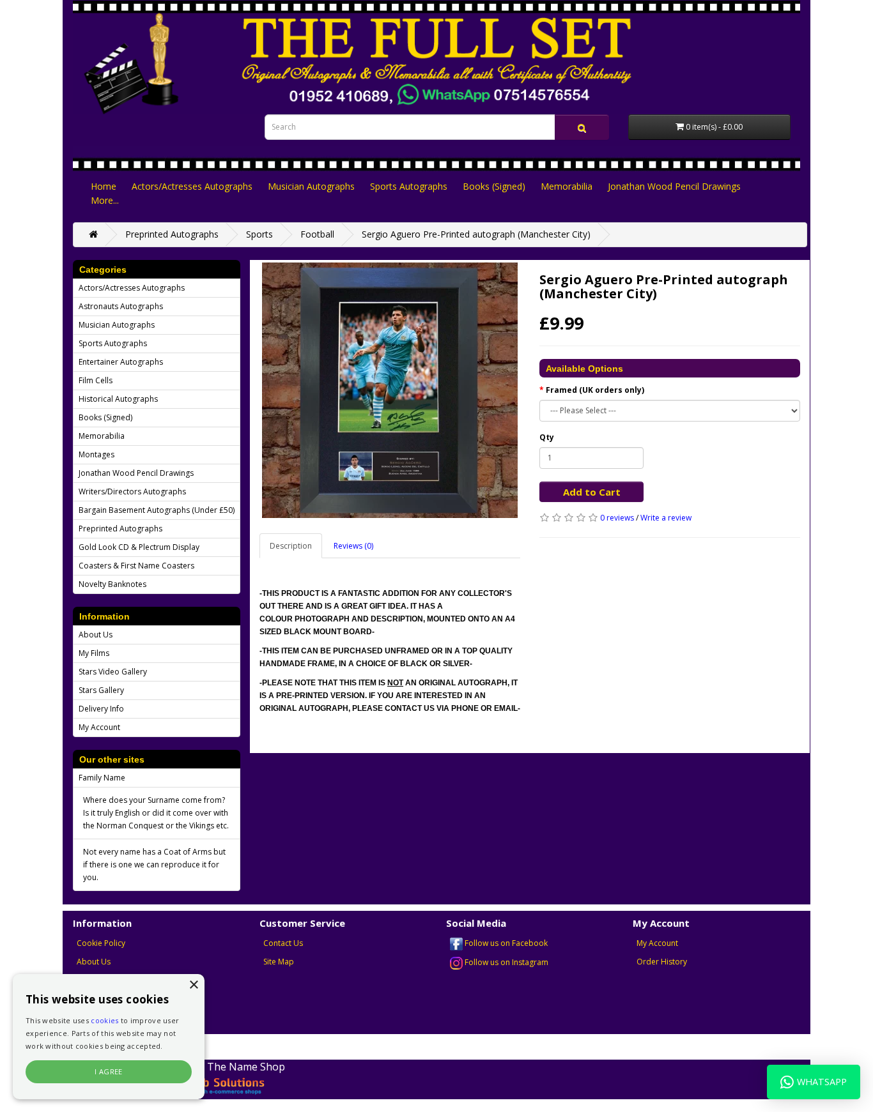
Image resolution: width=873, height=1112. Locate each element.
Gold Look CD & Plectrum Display (139, 547)
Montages (96, 454)
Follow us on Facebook (505, 943)
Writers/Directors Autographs (132, 491)
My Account (99, 727)
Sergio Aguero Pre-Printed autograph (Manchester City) (476, 234)
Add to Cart (592, 491)
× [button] (193, 985)
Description (291, 545)
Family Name (102, 777)
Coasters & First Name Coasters (136, 565)
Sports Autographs (408, 186)
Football (317, 234)
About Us (95, 634)
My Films (94, 653)
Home (103, 186)
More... (105, 200)
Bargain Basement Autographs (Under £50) (157, 510)
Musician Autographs (311, 186)
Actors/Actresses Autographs (192, 186)
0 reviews (617, 517)
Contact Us (283, 943)
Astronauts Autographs (121, 306)
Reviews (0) (353, 545)
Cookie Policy (101, 943)
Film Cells (95, 380)
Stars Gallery (101, 690)
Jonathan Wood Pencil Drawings (674, 186)
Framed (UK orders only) (595, 390)
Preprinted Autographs (172, 234)
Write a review (665, 517)
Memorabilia (566, 186)
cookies (104, 1020)
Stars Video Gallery (113, 671)
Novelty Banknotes (112, 584)
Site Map (278, 961)
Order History (662, 961)
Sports (259, 234)
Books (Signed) (494, 186)
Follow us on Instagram (505, 962)
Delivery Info (101, 708)
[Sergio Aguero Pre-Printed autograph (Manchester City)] (389, 390)
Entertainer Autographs (121, 361)
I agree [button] (109, 1071)
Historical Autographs (118, 398)
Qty (546, 437)
